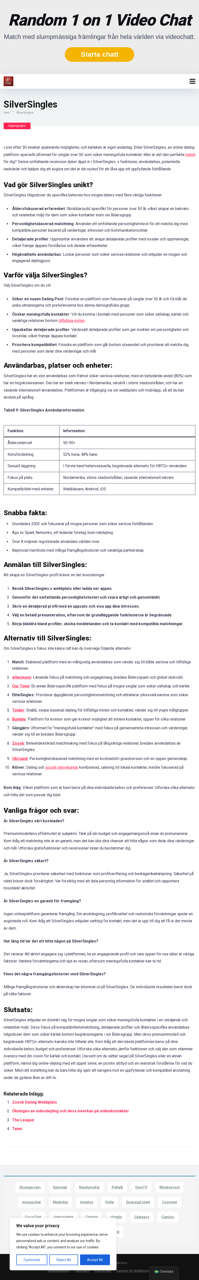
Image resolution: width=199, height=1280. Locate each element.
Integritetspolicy (59, 1270)
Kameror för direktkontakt (133, 1270)
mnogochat (31, 1202)
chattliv (116, 1217)
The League (23, 1120)
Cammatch (82, 1270)
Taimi (17, 1128)
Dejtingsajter (17, 126)
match (190, 154)
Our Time (20, 686)
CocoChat (33, 1217)
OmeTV (141, 1187)
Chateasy (141, 1217)
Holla (109, 1202)
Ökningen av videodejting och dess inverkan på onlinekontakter (70, 1111)
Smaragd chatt (138, 1202)
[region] (63, 1244)
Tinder (18, 710)
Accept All (95, 1260)
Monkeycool (169, 1187)
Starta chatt (99, 54)
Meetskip (60, 1202)
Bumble (19, 719)
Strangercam (30, 1187)
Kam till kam (103, 1270)
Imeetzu (86, 1202)
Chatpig (91, 1217)
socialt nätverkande (61, 767)
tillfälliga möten (71, 320)
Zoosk (18, 743)
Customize (32, 1260)
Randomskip (89, 1187)
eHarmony (21, 677)
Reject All (64, 1260)
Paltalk (117, 1187)
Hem (7, 112)
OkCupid (19, 758)
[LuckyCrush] (8, 80)
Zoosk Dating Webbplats (34, 1102)
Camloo (167, 1217)
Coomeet (169, 1202)
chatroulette (63, 1217)
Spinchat (60, 1187)
